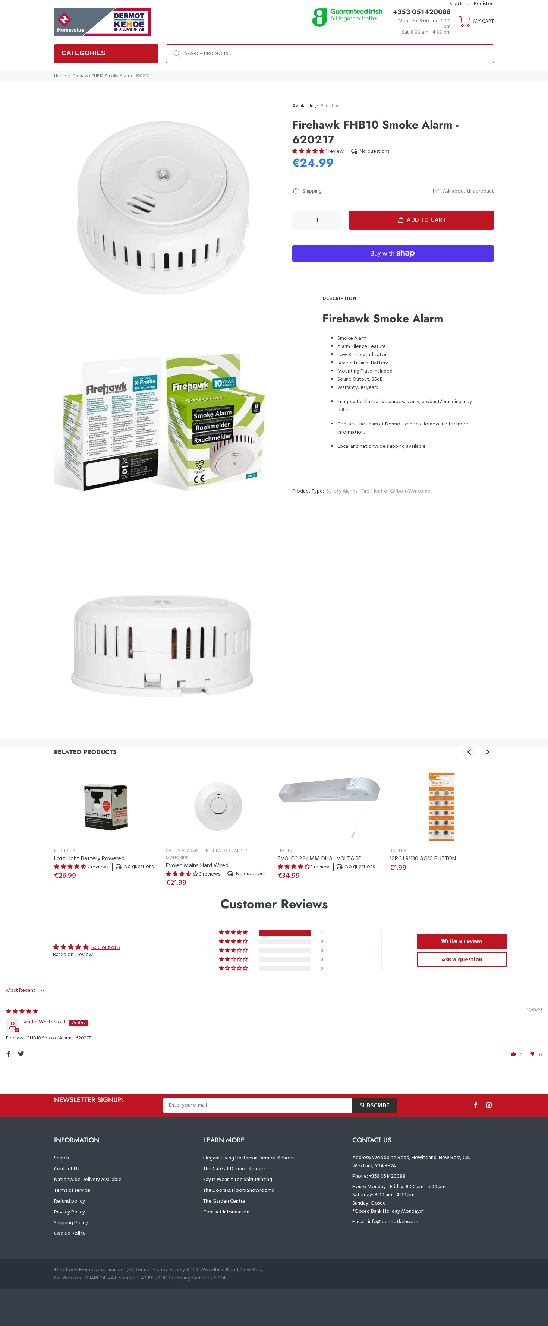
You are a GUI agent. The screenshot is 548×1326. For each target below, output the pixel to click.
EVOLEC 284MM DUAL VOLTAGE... (321, 859)
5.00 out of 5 (105, 947)
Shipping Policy (71, 1223)
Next (487, 752)
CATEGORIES (83, 53)
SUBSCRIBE (375, 1106)
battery (398, 851)
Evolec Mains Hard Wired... (199, 866)
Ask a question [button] (461, 960)
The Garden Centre (224, 1201)
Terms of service (72, 1190)
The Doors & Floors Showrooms (238, 1190)
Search (61, 1158)
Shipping (312, 191)
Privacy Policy (69, 1212)
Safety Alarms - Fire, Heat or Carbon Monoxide (379, 491)
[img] (22, 1011)
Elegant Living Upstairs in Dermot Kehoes (248, 1158)
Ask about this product (468, 191)
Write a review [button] (462, 941)
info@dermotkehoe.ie (393, 1222)
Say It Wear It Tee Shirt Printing (237, 1179)
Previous (469, 752)
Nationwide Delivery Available (88, 1179)
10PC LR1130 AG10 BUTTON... (424, 859)
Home (60, 76)
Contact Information (226, 1212)
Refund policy (69, 1201)
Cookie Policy (69, 1234)
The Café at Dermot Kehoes (234, 1169)
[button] (308, 151)
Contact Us (66, 1169)
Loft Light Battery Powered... (91, 859)
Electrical (66, 851)
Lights (285, 851)
